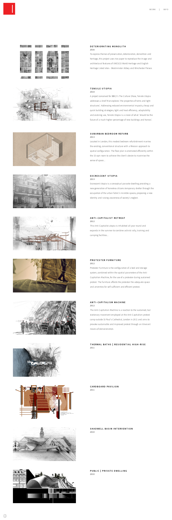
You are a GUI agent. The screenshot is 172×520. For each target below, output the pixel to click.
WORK (152, 9)
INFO (166, 9)
